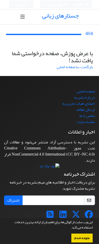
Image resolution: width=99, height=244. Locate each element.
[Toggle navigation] (22, 17)
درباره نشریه (84, 97)
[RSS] (50, 216)
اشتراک (13, 200)
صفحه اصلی (86, 91)
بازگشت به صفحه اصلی (75, 67)
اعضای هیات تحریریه (78, 103)
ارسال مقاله (86, 109)
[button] (69, 228)
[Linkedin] (63, 216)
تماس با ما (87, 115)
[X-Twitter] (76, 216)
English (79, 5)
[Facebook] (89, 216)
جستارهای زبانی (60, 16)
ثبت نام (19, 5)
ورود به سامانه (53, 5)
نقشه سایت (86, 122)
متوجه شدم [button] (82, 238)
